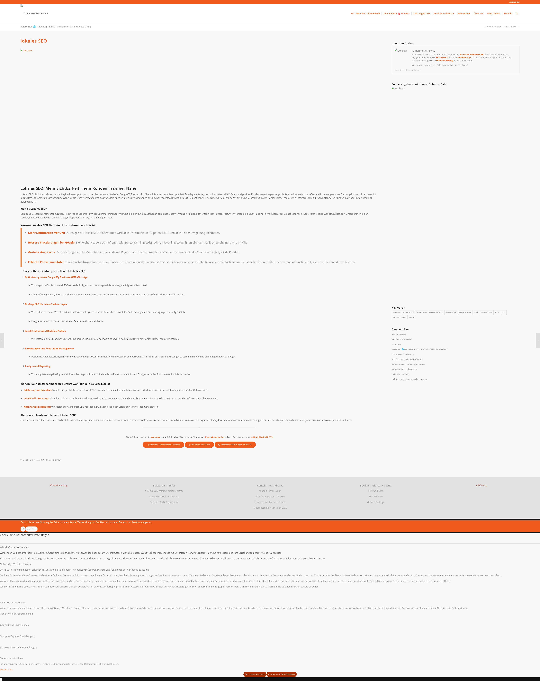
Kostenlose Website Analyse (164, 496)
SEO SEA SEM (376, 496)
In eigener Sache (465, 312)
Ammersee (396, 312)
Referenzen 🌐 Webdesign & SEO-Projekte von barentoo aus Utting (56, 26)
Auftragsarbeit (408, 312)
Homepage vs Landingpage (403, 354)
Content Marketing (436, 312)
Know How (396, 344)
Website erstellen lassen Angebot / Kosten (409, 379)
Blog (381, 490)
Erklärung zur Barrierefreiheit (269, 502)
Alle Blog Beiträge (399, 334)
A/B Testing (481, 485)
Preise (281, 496)
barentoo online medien (402, 339)
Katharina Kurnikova (50, 460)
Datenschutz (269, 496)
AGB (257, 496)
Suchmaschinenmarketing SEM (405, 369)
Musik (476, 312)
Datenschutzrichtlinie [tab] (11, 658)
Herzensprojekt (451, 312)
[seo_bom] (199, 117)
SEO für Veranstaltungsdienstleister (164, 490)
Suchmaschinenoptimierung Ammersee (408, 364)
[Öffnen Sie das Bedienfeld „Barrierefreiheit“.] (1, 679)
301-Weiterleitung (58, 485)
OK (23, 529)
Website (412, 317)
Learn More (31, 529)
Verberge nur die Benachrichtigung (281, 674)
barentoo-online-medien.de (408, 70)
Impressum (275, 490)
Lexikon (372, 490)
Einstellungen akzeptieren (255, 674)
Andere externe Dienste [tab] (12, 602)
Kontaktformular (214, 437)
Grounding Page (375, 502)
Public (497, 312)
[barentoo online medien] (35, 13)
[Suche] (517, 13)
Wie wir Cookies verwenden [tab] (14, 547)
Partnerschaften (486, 312)
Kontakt (263, 490)
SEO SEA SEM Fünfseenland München (407, 359)
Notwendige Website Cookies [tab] (15, 564)
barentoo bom (421, 312)
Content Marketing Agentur (164, 502)
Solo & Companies (399, 317)
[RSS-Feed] (2, 340)
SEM (503, 312)
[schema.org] (538, 340)
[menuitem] (365, 13)
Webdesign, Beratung (401, 374)
